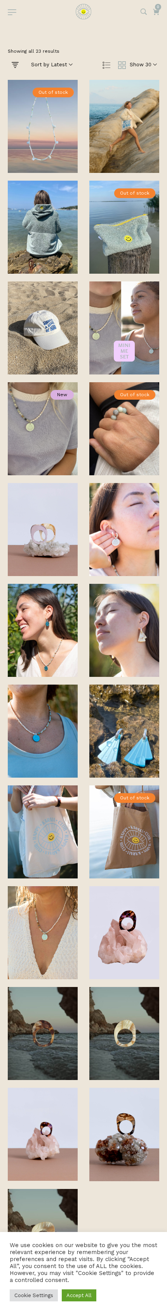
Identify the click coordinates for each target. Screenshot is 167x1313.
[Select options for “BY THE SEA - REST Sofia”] (124, 1051)
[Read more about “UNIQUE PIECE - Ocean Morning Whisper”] (43, 143)
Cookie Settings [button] (33, 1295)
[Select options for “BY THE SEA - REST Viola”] (124, 950)
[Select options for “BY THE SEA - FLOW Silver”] (43, 547)
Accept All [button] (79, 1295)
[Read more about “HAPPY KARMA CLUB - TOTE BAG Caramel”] (124, 849)
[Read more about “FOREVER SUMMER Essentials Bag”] (124, 244)
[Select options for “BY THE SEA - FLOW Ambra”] (124, 1151)
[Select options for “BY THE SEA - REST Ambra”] (43, 1051)
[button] (124, 143)
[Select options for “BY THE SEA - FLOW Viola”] (43, 1151)
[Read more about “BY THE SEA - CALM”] (124, 446)
